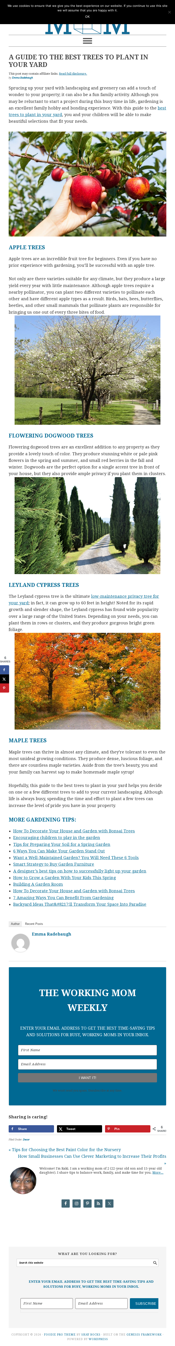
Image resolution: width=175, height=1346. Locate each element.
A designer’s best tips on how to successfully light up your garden (79, 871)
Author (15, 924)
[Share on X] (4, 679)
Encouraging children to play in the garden (56, 837)
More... (157, 1172)
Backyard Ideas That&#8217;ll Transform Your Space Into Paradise (79, 904)
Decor (26, 1139)
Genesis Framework (144, 1334)
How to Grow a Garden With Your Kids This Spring (64, 877)
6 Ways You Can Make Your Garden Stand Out (59, 851)
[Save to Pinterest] (4, 688)
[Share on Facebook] (4, 669)
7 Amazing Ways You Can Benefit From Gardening (63, 897)
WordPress (98, 1339)
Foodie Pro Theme (60, 1334)
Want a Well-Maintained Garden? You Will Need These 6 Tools (76, 857)
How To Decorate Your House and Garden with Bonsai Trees (74, 831)
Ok (87, 16)
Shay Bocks (90, 1334)
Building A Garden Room (38, 884)
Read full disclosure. (73, 73)
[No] (169, 12)
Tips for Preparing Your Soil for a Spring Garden (61, 844)
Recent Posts (34, 924)
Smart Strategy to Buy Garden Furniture (53, 864)
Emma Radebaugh (51, 934)
